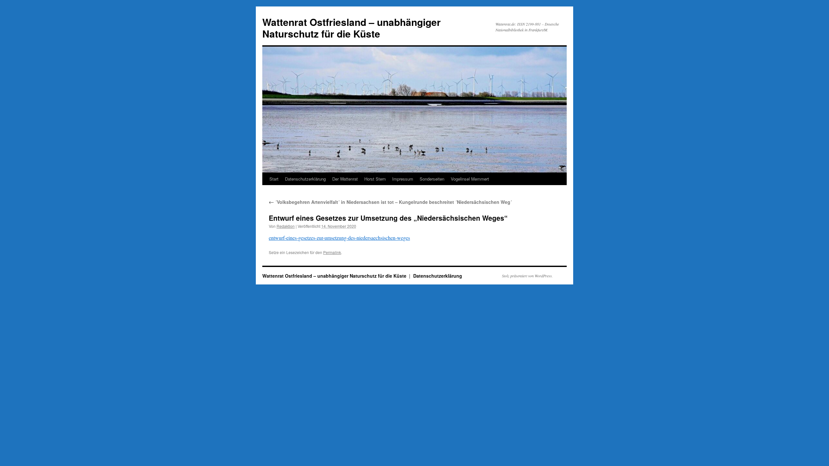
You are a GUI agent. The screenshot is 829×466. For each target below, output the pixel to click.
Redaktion (286, 226)
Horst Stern (375, 179)
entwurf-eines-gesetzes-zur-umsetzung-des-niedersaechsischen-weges (339, 237)
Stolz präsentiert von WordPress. (527, 275)
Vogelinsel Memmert (470, 179)
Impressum (402, 179)
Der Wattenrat (345, 179)
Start (273, 179)
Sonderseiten (432, 179)
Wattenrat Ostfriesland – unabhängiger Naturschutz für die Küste (351, 27)
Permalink (332, 252)
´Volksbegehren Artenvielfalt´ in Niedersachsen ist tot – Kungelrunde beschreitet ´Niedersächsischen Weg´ (390, 202)
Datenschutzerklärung (305, 179)
